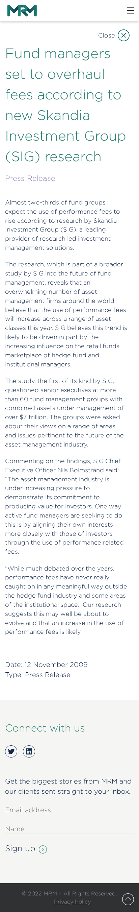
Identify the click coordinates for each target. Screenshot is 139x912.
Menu (130, 10)
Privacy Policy (72, 901)
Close (106, 35)
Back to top (128, 899)
